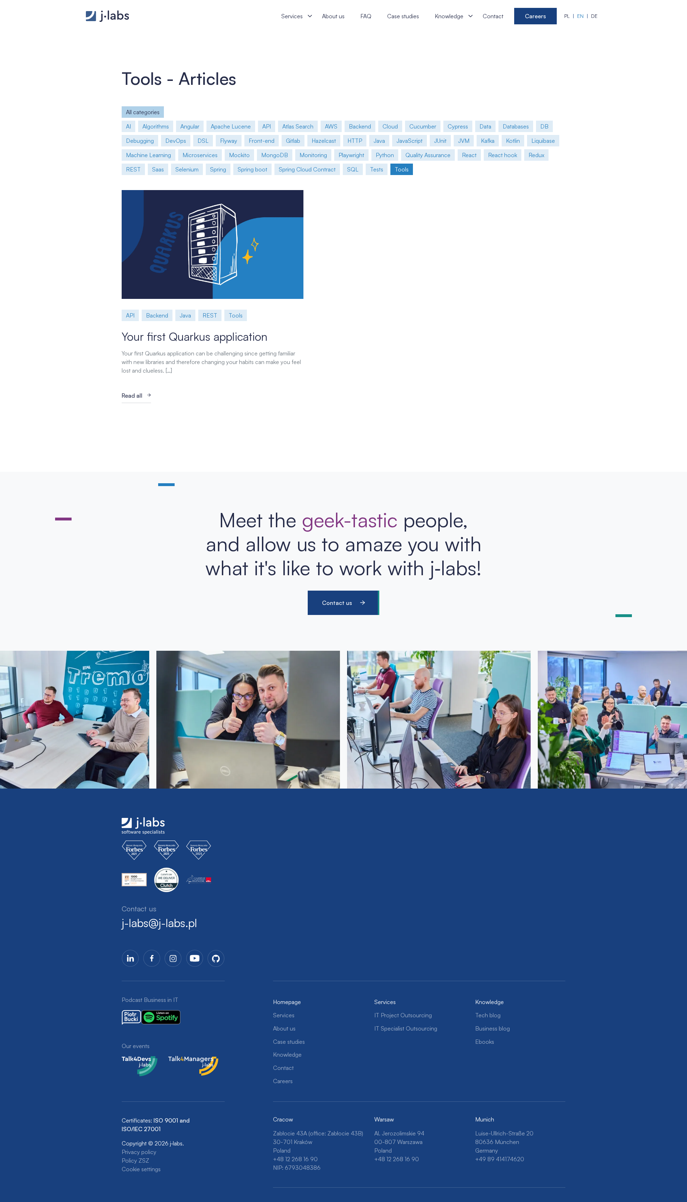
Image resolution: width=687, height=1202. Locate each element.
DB (544, 126)
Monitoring (313, 155)
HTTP (354, 140)
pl (567, 16)
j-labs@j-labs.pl (159, 923)
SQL (353, 169)
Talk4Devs (135, 1060)
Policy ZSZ (135, 1160)
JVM (463, 140)
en (580, 16)
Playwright (351, 155)
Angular (189, 126)
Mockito (239, 155)
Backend (360, 126)
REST (133, 169)
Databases (516, 126)
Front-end (261, 140)
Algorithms (155, 126)
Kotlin (513, 140)
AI (128, 126)
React (469, 155)
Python (385, 155)
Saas (158, 169)
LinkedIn (130, 958)
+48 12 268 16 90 (295, 1159)
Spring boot (252, 169)
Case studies (403, 16)
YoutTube (194, 958)
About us (333, 16)
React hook (502, 155)
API (266, 126)
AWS (331, 126)
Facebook (151, 958)
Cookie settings (141, 1169)
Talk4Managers (187, 1060)
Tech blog (488, 1015)
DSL (203, 140)
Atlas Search (297, 126)
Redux (536, 155)
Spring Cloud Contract (307, 169)
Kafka (487, 140)
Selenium (187, 169)
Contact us (337, 602)
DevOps (175, 140)
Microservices (200, 155)
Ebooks (484, 1041)
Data (485, 126)
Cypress (458, 126)
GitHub (216, 958)
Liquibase (543, 140)
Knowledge (449, 16)
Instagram (173, 958)
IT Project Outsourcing (403, 1015)
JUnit (440, 140)
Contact (493, 16)
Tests (376, 169)
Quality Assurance (427, 155)
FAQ (365, 16)
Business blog (492, 1028)
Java (379, 140)
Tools (402, 169)
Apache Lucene (231, 126)
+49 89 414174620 (499, 1159)
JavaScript (409, 140)
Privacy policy (139, 1151)
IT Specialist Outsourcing (405, 1028)
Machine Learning (148, 155)
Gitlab (293, 140)
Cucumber (422, 126)
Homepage (287, 1001)
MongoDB (274, 155)
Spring (218, 169)
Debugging (140, 140)
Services (292, 16)
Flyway (228, 140)
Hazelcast (324, 140)
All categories (143, 112)
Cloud (390, 126)
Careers (535, 16)
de (594, 16)
